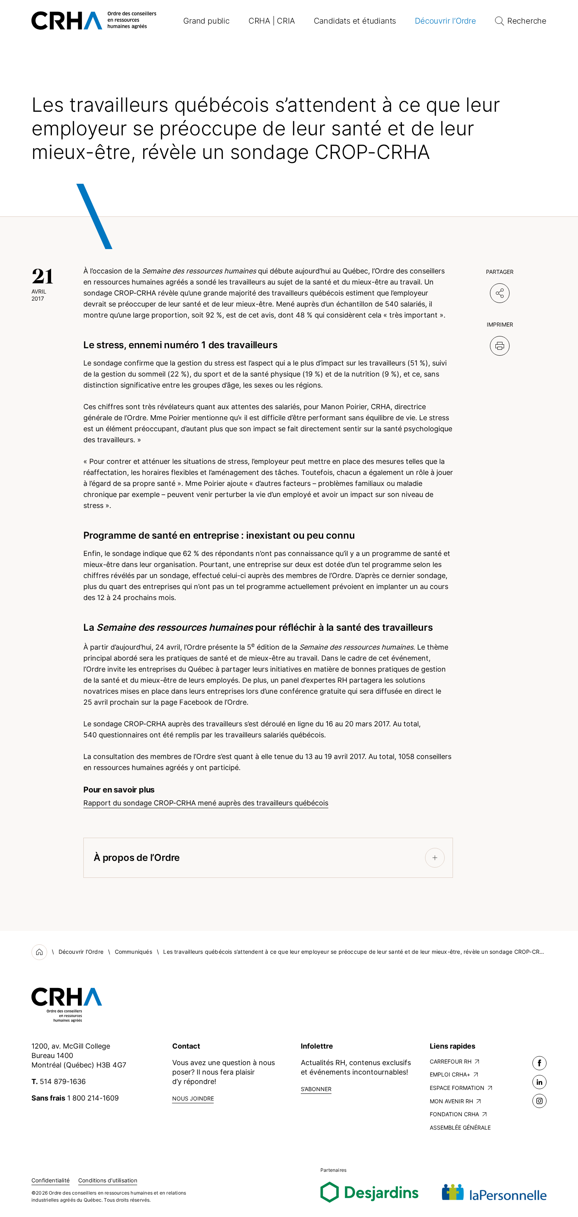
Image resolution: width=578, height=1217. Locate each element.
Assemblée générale (460, 1127)
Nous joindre (193, 1098)
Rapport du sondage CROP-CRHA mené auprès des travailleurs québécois (205, 803)
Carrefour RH (450, 1061)
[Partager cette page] (500, 293)
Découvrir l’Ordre (445, 21)
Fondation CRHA (454, 1114)
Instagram (539, 1101)
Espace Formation (457, 1087)
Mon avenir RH (451, 1101)
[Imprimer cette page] (500, 346)
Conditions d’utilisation (107, 1180)
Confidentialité (50, 1180)
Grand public (206, 21)
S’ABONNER (316, 1089)
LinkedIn (539, 1082)
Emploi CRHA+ (450, 1074)
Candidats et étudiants (355, 21)
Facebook (539, 1063)
